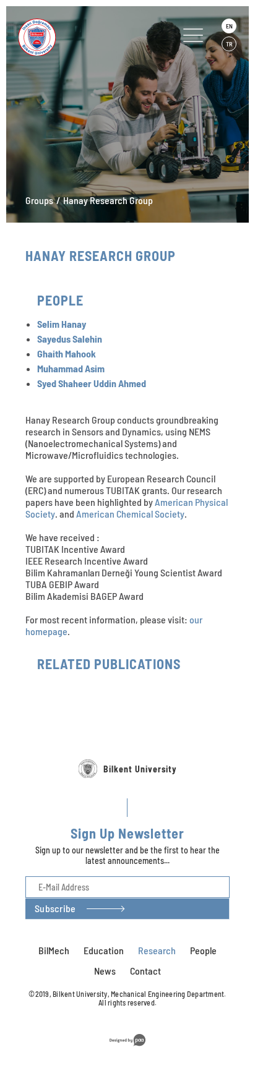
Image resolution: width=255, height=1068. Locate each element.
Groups (39, 200)
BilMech (53, 950)
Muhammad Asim (71, 368)
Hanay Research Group (108, 200)
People (203, 950)
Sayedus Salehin (69, 338)
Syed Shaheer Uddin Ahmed (91, 383)
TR (229, 44)
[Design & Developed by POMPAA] (127, 1048)
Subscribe (55, 908)
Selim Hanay (61, 324)
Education (104, 950)
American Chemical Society (130, 513)
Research (157, 950)
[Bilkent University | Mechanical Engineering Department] (79, 37)
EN (229, 26)
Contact (145, 970)
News (105, 970)
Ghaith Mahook (66, 353)
